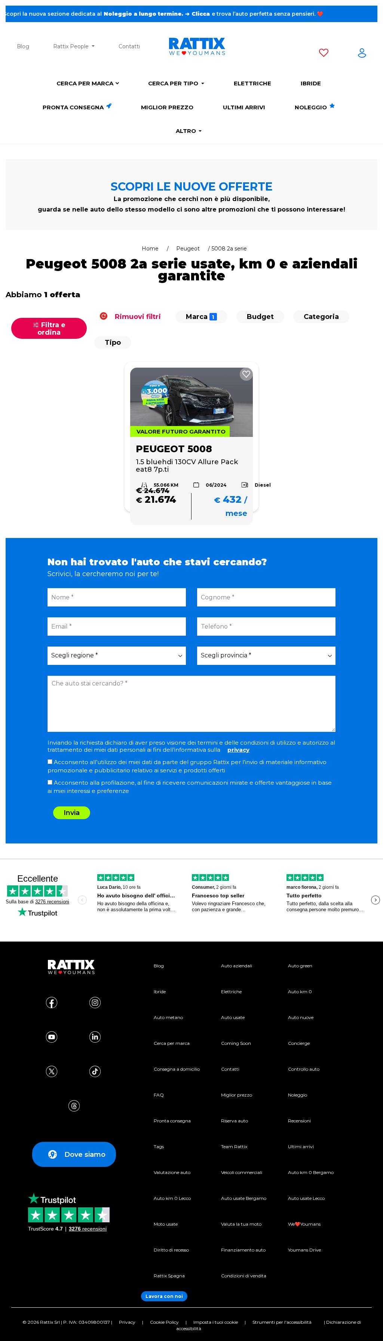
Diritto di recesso (171, 1250)
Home (150, 248)
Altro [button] (186, 130)
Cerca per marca (84, 83)
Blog (23, 46)
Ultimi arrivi (244, 107)
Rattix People (71, 46)
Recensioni (299, 1120)
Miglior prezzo (167, 107)
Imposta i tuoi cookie (215, 1322)
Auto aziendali (236, 965)
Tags (159, 1146)
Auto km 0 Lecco (172, 1198)
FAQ (159, 1095)
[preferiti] (323, 54)
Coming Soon (236, 1043)
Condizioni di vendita (243, 1275)
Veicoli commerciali (241, 1172)
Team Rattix (234, 1146)
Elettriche (252, 83)
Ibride (311, 83)
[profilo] (362, 54)
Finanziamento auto (243, 1250)
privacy (238, 749)
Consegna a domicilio (177, 1069)
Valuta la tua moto (241, 1224)
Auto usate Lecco (306, 1198)
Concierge (299, 1043)
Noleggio (311, 107)
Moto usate (166, 1224)
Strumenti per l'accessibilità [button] (282, 1322)
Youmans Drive (304, 1250)
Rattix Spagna (169, 1275)
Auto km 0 (300, 991)
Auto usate (233, 1017)
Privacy (127, 1322)
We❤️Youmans (304, 1224)
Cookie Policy (164, 1322)
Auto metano (168, 1017)
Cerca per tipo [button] (174, 83)
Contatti (129, 46)
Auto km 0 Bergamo (311, 1172)
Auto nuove (300, 1017)
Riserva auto (234, 1120)
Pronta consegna (74, 107)
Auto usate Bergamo (243, 1198)
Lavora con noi (164, 1296)
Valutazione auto (172, 1172)
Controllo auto (303, 1069)
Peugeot (188, 248)
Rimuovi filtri (137, 317)
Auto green (300, 965)
